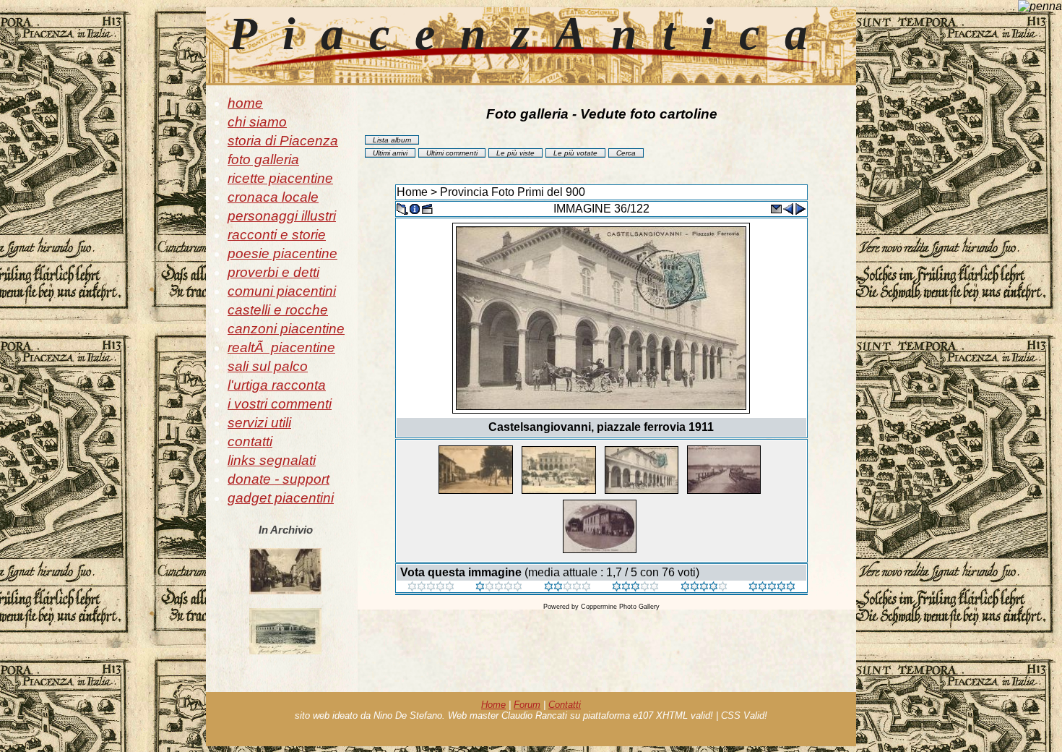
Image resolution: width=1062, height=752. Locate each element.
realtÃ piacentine (281, 347)
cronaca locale (273, 197)
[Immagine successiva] (800, 208)
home (245, 103)
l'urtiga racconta (277, 385)
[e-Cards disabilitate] (776, 208)
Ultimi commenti (452, 153)
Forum (527, 704)
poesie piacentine (282, 253)
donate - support (278, 479)
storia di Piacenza (283, 140)
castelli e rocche (278, 309)
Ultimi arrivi (390, 153)
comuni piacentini (282, 291)
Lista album (392, 140)
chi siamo (257, 121)
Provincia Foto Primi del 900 (512, 192)
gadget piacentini (281, 497)
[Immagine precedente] (788, 208)
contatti (250, 441)
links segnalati (272, 460)
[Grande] (771, 587)
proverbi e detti (273, 272)
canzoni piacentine (286, 328)
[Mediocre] (498, 587)
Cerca (626, 153)
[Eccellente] (704, 587)
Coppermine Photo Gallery (620, 606)
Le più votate (575, 153)
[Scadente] (430, 587)
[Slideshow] (427, 208)
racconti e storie (277, 234)
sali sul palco (268, 366)
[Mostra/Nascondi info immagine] (414, 208)
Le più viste (515, 153)
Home (412, 192)
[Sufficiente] (567, 587)
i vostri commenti (280, 403)
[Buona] (635, 587)
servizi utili (259, 422)
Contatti (564, 704)
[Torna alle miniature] (402, 208)
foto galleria (263, 159)
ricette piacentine (280, 178)
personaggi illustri (282, 215)
